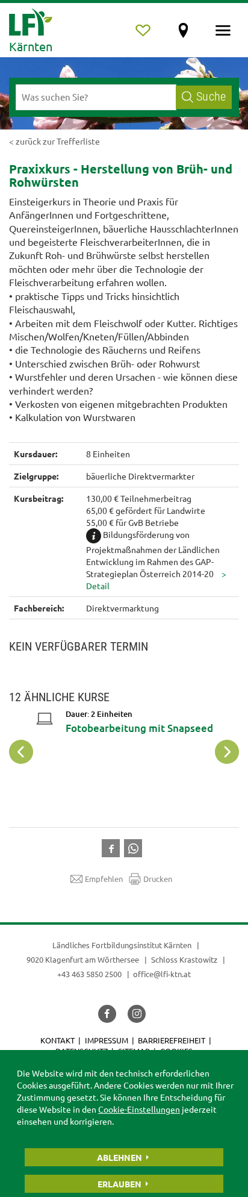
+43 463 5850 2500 (89, 974)
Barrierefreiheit (171, 1040)
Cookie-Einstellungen (139, 1109)
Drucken (157, 879)
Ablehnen (119, 1157)
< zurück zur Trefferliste (54, 141)
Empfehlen (104, 879)
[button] (113, 847)
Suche (211, 97)
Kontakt (57, 1040)
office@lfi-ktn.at (162, 974)
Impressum (106, 1040)
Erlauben (119, 1183)
